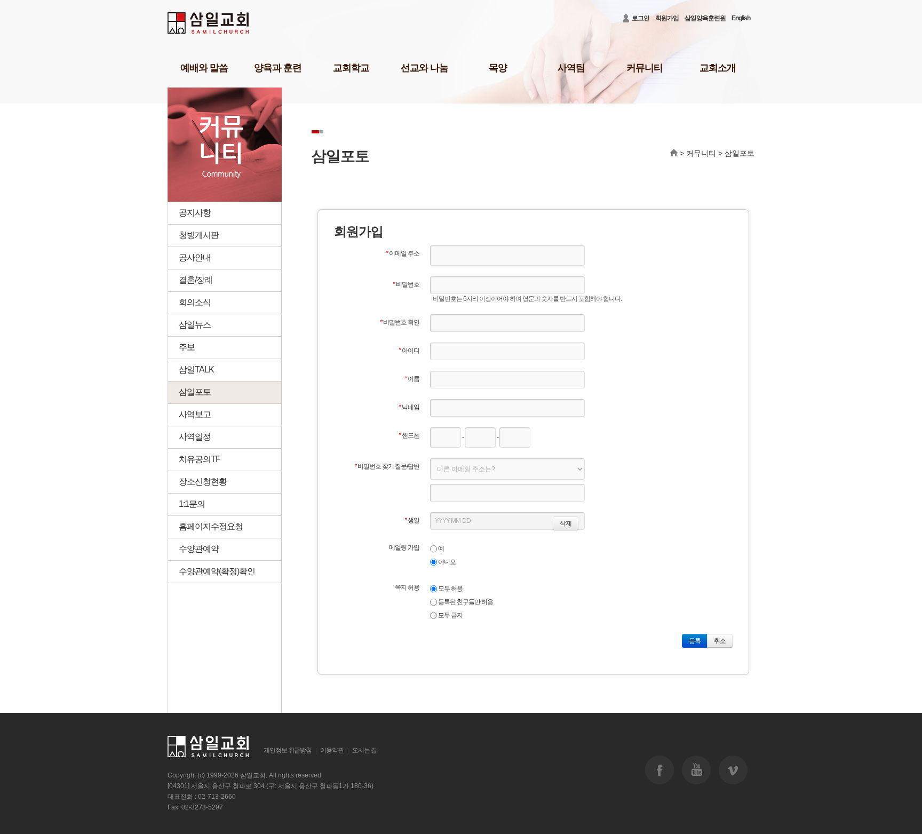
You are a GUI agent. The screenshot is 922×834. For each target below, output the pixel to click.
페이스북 (659, 770)
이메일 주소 (402, 253)
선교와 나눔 (424, 67)
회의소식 (195, 302)
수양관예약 (199, 548)
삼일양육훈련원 (705, 18)
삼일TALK (196, 369)
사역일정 (195, 436)
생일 (411, 520)
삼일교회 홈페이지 (209, 23)
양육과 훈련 (277, 67)
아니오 (446, 562)
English (741, 18)
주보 (187, 347)
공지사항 (195, 212)
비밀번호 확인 (399, 322)
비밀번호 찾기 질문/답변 (386, 466)
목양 (498, 67)
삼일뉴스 (195, 324)
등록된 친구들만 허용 (465, 602)
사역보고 (195, 414)
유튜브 (696, 770)
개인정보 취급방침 (288, 750)
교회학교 (351, 67)
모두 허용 (450, 588)
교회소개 (718, 67)
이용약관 (332, 750)
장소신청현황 (203, 481)
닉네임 (409, 407)
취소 (720, 641)
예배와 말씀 (204, 67)
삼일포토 (195, 391)
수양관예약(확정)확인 (217, 571)
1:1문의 (192, 504)
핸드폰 (409, 435)
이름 (411, 379)
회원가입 (667, 18)
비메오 (733, 770)
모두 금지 (450, 615)
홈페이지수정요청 (211, 526)
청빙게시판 (199, 235)
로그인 (640, 18)
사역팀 (571, 67)
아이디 (409, 350)
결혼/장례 (195, 279)
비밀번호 (406, 284)
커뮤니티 (644, 67)
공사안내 (195, 257)
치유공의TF (199, 459)
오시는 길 (364, 750)
